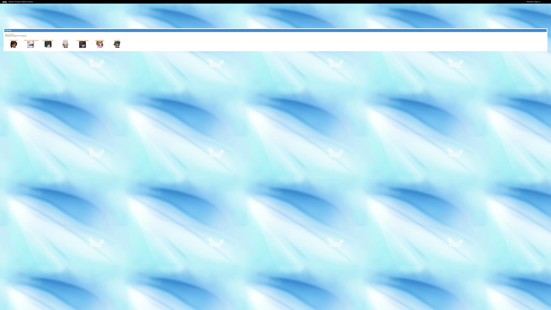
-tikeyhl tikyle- (100, 40)
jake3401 (117, 40)
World (24, 2)
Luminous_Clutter (82, 40)
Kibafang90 (14, 40)
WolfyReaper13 (48, 40)
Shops (11, 2)
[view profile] (9, 34)
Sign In (537, 2)
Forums (18, 2)
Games (30, 2)
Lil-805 (65, 40)
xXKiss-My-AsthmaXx (31, 40)
